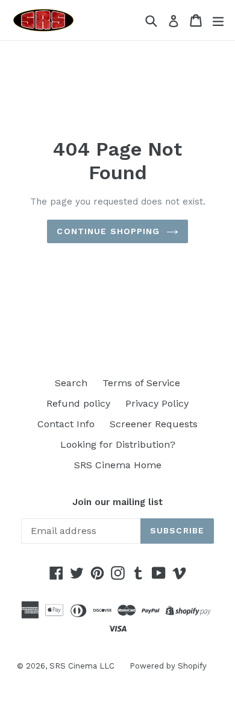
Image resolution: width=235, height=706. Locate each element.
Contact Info (66, 424)
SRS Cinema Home (117, 465)
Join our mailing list (117, 502)
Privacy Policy (157, 403)
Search (71, 383)
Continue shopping (108, 231)
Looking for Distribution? (117, 444)
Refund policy (78, 403)
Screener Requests (154, 424)
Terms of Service (141, 383)
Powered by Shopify (168, 665)
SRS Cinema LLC (81, 665)
